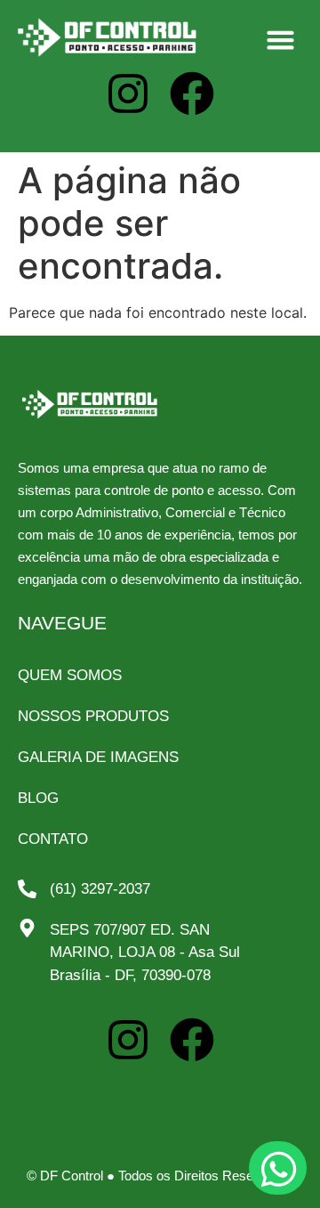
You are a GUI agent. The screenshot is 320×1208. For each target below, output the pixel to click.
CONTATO (53, 839)
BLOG (38, 798)
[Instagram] (128, 93)
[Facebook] (192, 1039)
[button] (281, 40)
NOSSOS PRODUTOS (93, 716)
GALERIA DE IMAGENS (98, 757)
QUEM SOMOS (70, 675)
